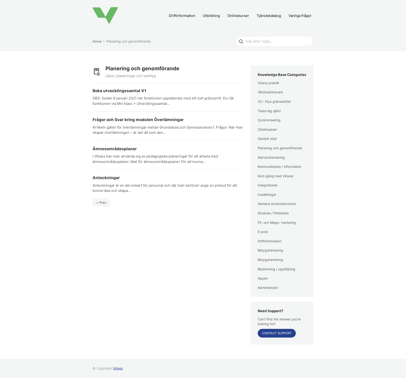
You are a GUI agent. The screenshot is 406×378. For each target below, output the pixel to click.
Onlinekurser (238, 15)
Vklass (118, 368)
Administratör (268, 288)
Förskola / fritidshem (273, 213)
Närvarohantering (271, 157)
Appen (263, 278)
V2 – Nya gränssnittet (274, 101)
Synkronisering (269, 120)
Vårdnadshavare (270, 92)
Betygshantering (270, 250)
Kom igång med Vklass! (275, 176)
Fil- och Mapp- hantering (277, 222)
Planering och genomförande (280, 148)
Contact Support (277, 333)
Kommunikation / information (279, 167)
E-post (263, 232)
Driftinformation (182, 15)
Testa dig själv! (269, 111)
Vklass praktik (268, 83)
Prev (102, 203)
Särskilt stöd (267, 139)
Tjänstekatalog (269, 15)
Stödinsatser (267, 129)
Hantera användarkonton (277, 204)
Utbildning (211, 15)
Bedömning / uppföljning (276, 269)
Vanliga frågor (300, 15)
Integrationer (267, 185)
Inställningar (267, 195)
